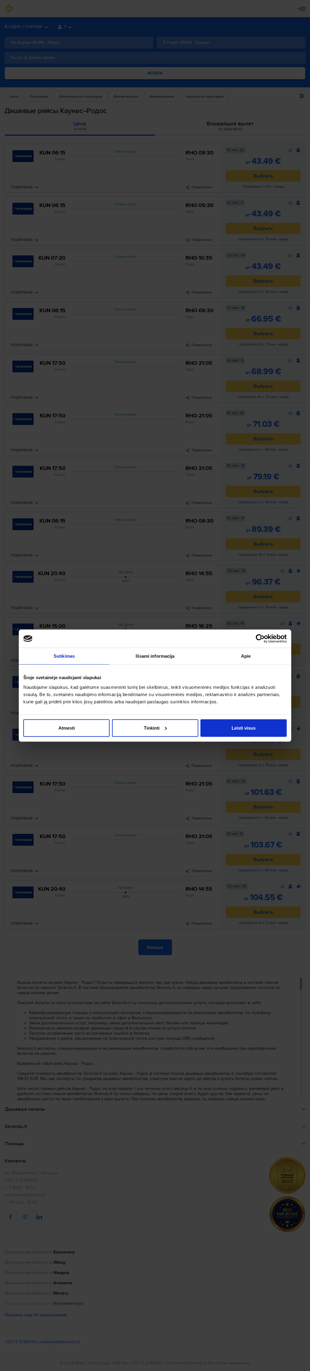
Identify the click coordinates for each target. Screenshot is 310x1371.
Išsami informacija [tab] (155, 656)
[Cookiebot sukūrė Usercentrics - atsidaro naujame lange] (260, 638)
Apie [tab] (246, 656)
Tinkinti (152, 727)
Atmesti (66, 727)
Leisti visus (244, 727)
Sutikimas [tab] (64, 656)
